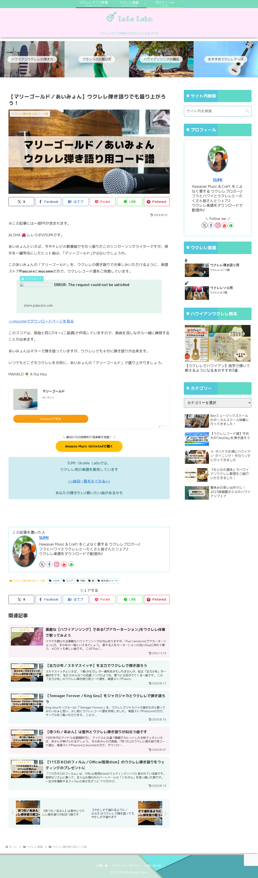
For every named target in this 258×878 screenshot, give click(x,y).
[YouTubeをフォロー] (64, 564)
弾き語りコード (109, 580)
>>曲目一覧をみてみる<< (89, 481)
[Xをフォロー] (42, 564)
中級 (82, 580)
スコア (69, 580)
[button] (247, 111)
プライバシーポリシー (126, 866)
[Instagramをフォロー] (57, 564)
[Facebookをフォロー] (49, 564)
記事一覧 (102, 866)
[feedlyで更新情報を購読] (71, 564)
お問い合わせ (153, 866)
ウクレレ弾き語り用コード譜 (29, 580)
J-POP (55, 580)
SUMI (44, 537)
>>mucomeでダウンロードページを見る (41, 321)
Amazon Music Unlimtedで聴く (89, 446)
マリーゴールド (53, 391)
